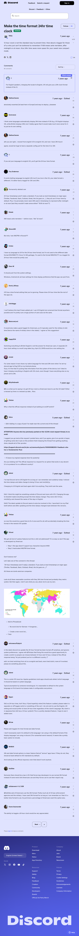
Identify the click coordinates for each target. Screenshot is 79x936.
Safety (34, 874)
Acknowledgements (63, 884)
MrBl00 (11, 746)
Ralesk (11, 212)
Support (35, 871)
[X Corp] (7, 57)
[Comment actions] (71, 78)
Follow (65, 26)
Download (35, 850)
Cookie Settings (61, 877)
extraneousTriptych (15, 643)
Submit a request (43, 3)
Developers (36, 891)
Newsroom (60, 860)
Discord (31, 9)
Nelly (10, 36)
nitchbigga (12, 303)
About (58, 850)
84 (74, 57)
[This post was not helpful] (73, 42)
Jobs (58, 853)
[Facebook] (5, 57)
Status (34, 857)
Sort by (61, 67)
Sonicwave (12, 115)
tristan (11, 246)
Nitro (34, 853)
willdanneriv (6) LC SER (16, 786)
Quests (34, 894)
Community (36, 887)
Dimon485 (12, 229)
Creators (35, 884)
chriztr (11, 357)
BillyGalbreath (14, 382)
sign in (10, 831)
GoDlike (11, 768)
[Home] (11, 3)
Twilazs (11, 400)
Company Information (63, 891)
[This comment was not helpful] (73, 104)
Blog (33, 877)
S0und (11, 532)
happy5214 (12, 339)
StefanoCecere (14, 98)
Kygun (11, 697)
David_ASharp (13, 285)
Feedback (31, 3)
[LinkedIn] (10, 57)
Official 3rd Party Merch (40, 898)
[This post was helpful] (73, 36)
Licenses (59, 887)
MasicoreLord (13, 321)
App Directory (37, 860)
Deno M (11, 266)
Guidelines (60, 881)
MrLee (11, 722)
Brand (58, 857)
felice (11, 417)
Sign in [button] (66, 3)
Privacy (58, 874)
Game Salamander (15, 807)
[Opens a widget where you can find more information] (71, 932)
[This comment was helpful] (73, 98)
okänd (11, 473)
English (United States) (14, 855)
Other (48, 9)
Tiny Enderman (14, 171)
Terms (58, 871)
